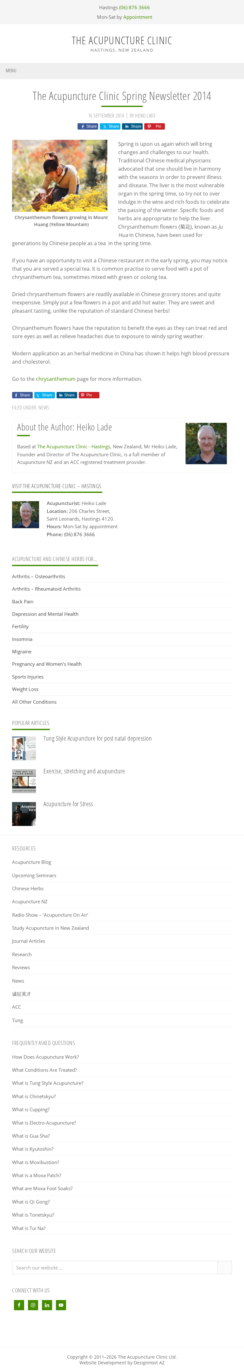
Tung (17, 1020)
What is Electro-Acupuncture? (44, 1123)
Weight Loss (25, 689)
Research (22, 954)
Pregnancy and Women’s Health (47, 664)
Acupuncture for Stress (68, 804)
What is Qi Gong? (31, 1201)
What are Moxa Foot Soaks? (42, 1188)
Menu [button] (11, 70)
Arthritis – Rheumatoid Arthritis (46, 589)
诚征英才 (21, 994)
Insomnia (22, 639)
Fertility (20, 626)
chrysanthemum (56, 378)
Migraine (21, 651)
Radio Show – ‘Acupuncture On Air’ (50, 915)
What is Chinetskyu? (34, 1096)
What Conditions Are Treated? (44, 1070)
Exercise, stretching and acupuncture (84, 771)
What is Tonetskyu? (33, 1215)
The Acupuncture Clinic (122, 40)
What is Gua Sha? (31, 1136)
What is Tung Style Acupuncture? (47, 1083)
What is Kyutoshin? (32, 1149)
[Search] (224, 1267)
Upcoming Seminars (34, 875)
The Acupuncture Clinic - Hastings (73, 446)
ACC (16, 1007)
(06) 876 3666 (134, 7)
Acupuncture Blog (31, 862)
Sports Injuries (28, 676)
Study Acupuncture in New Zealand (50, 928)
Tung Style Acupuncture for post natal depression (98, 738)
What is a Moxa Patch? (36, 1175)
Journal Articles (28, 941)
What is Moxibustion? (35, 1162)
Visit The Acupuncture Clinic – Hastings (56, 486)
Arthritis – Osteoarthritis (38, 576)
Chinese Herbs (28, 888)
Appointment (137, 17)
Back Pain (22, 601)
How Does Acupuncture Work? (45, 1057)
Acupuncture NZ (30, 901)
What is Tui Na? (28, 1228)
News (43, 407)
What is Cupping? (31, 1109)
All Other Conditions (34, 702)
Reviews (21, 967)
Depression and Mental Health (45, 614)
